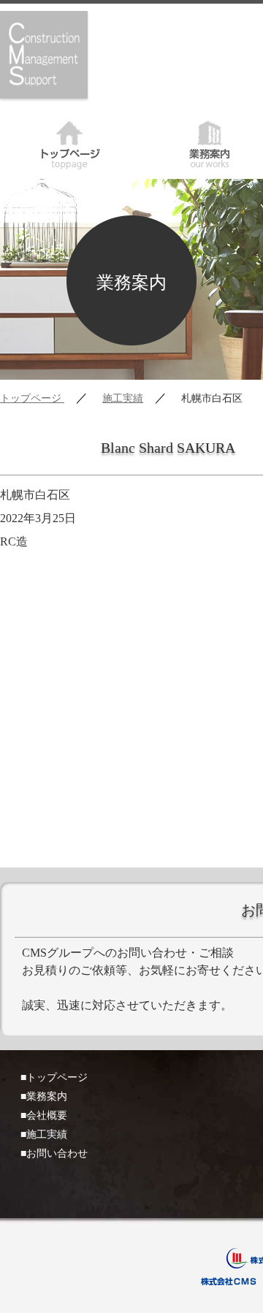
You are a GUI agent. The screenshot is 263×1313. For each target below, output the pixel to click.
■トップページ (54, 1077)
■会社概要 (43, 1115)
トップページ (70, 142)
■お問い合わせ (54, 1153)
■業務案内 (43, 1096)
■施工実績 (43, 1134)
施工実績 (122, 398)
